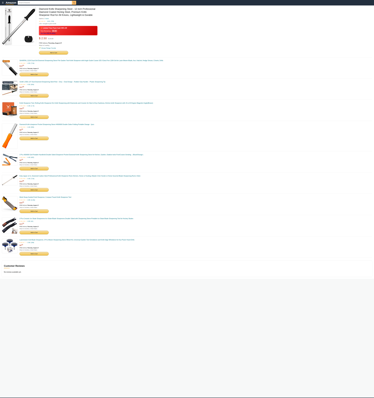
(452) (32, 157)
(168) (32, 242)
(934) (32, 84)
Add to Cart (53, 52)
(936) (32, 127)
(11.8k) (33, 200)
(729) (52, 21)
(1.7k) (32, 106)
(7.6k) (32, 63)
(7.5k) (32, 178)
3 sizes (47, 18)
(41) (32, 221)
